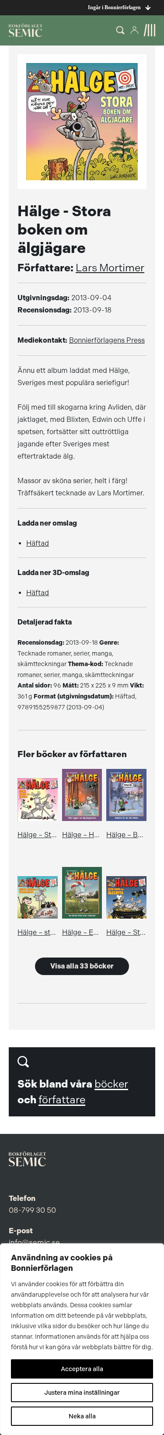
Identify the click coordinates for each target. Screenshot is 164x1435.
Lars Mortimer (110, 268)
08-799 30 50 (32, 1210)
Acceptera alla (82, 1368)
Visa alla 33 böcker (82, 966)
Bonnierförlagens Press (107, 340)
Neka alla (82, 1416)
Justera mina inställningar (82, 1392)
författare (61, 1100)
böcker (111, 1084)
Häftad (37, 543)
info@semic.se (34, 1242)
